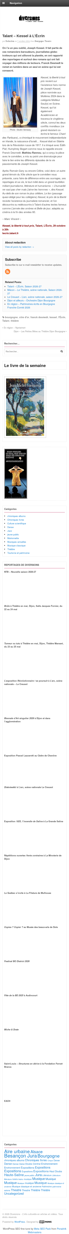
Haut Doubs (55, 1171)
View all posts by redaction (19, 246)
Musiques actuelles (16, 541)
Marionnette (13, 538)
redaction (10, 41)
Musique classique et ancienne (26, 1186)
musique (28, 1179)
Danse (10, 527)
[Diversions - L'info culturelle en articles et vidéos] (34, 22)
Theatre (48, 41)
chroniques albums (16, 516)
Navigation (16, 3)
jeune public (13, 534)
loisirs (15, 1179)
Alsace (36, 1151)
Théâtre (11, 549)
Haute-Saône (14, 1174)
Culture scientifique (16, 523)
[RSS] (8, 271)
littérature (8, 1179)
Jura (38, 1174)
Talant (5, 320)
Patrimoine (47, 1186)
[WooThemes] (45, 1221)
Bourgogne (39, 41)
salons (7, 1190)
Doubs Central (33, 1163)
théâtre (15, 320)
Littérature (47, 1175)
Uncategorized (14, 1193)
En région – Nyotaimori (14, 327)
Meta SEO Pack (42, 1228)
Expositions (27, 1167)
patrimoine (56, 1186)
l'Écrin (61, 317)
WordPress (19, 1221)
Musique (38, 1178)
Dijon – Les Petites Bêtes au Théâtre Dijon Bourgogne (40, 331)
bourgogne (11, 317)
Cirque (50, 1160)
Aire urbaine (17, 1151)
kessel (53, 317)
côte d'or (24, 317)
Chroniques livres (15, 519)
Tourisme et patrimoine (18, 552)
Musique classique (16, 545)
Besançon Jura (20, 1155)
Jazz (9, 530)
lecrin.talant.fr (10, 233)
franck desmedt (39, 317)
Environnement (49, 1163)
